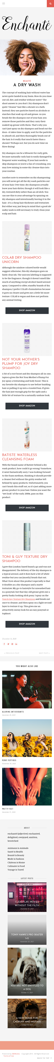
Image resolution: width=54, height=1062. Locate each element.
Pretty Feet (7, 809)
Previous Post (12, 653)
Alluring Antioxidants (13, 712)
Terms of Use (8, 1056)
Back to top (43, 1058)
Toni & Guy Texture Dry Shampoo (18, 599)
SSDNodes (16, 1054)
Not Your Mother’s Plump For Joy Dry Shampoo (21, 364)
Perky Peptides (9, 760)
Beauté (27, 81)
